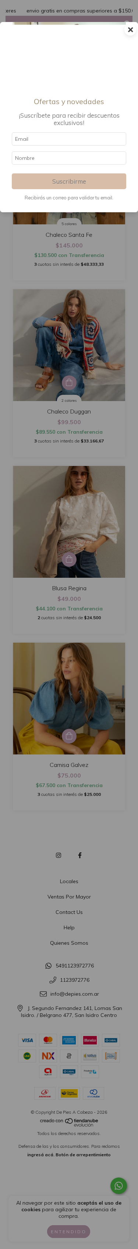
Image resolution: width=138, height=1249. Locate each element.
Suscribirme (69, 181)
